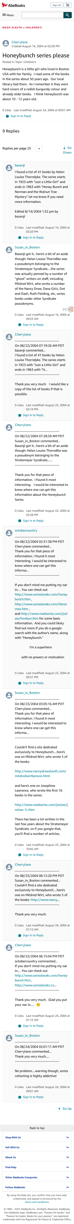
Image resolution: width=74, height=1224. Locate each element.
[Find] (68, 15)
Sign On (56, 5)
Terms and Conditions (37, 1202)
